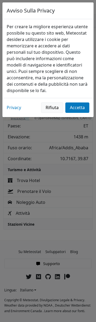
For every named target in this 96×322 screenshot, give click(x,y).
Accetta (77, 107)
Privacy (14, 107)
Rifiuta (52, 107)
